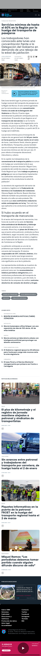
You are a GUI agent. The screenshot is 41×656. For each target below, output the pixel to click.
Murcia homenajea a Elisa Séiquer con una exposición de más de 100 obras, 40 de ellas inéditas (21, 328)
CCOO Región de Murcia (28, 294)
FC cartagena (35, 10)
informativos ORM (10, 313)
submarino (7, 359)
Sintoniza (5, 612)
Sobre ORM (5, 610)
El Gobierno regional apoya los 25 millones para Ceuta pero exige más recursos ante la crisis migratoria (21, 352)
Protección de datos (9, 621)
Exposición (7, 323)
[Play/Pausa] (23, 648)
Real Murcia (28, 10)
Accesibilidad (6, 625)
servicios (6, 298)
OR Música (34, 645)
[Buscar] (38, 15)
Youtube (25, 619)
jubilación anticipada (19, 298)
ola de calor (21, 10)
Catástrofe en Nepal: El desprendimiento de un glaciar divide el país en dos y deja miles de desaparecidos (24, 589)
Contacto (25, 610)
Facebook (25, 614)
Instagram (25, 616)
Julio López (4, 456)
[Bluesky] (36, 56)
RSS (23, 621)
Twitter (24, 612)
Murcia (6, 335)
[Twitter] (31, 56)
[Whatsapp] (29, 57)
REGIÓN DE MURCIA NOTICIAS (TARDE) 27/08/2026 (19, 317)
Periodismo (5, 553)
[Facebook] (34, 56)
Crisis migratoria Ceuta (11, 347)
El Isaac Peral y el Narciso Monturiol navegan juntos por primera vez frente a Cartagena (21, 364)
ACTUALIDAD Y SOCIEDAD (23, 595)
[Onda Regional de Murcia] (6, 15)
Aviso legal (5, 623)
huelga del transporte (8, 21)
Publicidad (5, 614)
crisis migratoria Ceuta (12, 10)
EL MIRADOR (19, 586)
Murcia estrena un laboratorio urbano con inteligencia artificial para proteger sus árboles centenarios (21, 340)
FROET (3, 406)
